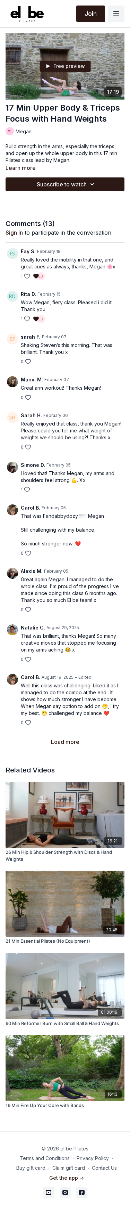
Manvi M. (32, 379)
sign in (14, 232)
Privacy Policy (93, 1158)
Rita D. (28, 294)
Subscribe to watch (62, 184)
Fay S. (28, 251)
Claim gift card (68, 1168)
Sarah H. (31, 415)
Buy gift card (30, 1168)
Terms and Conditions (45, 1158)
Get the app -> (66, 1178)
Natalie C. (33, 628)
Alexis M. (32, 571)
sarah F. (31, 337)
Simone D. (33, 465)
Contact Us (104, 1168)
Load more (65, 741)
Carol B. (30, 508)
